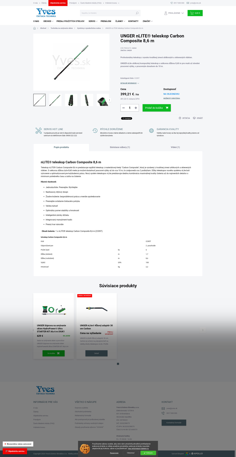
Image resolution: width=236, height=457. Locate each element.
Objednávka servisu (58, 3)
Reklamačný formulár (83, 415)
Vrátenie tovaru (111, 3)
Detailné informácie (128, 83)
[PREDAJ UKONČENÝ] (96, 309)
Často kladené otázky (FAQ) (91, 3)
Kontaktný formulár (173, 423)
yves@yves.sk (172, 408)
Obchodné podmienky (83, 412)
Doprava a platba (81, 408)
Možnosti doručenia (171, 98)
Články (44, 3)
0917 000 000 (172, 413)
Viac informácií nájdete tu (138, 448)
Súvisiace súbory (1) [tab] (120, 147)
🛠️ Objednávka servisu (14, 451)
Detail (96, 353)
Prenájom (73, 3)
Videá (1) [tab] (175, 147)
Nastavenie (114, 453)
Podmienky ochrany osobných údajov (89, 423)
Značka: (126, 50)
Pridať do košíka (154, 107)
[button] (118, 363)
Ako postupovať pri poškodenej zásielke (90, 419)
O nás (35, 3)
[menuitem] (37, 21)
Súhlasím (149, 453)
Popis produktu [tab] (61, 147)
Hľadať (137, 13)
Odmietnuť (131, 453)
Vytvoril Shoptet (178, 454)
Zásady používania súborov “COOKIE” (89, 427)
